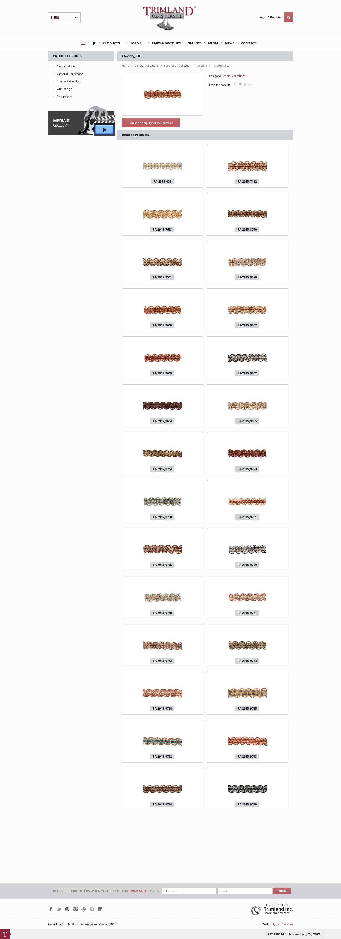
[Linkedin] (100, 909)
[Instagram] (75, 909)
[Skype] (92, 909)
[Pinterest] (67, 909)
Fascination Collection (178, 65)
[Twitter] (59, 909)
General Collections (70, 74)
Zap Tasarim (284, 924)
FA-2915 (202, 65)
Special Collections (69, 81)
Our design (64, 89)
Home (125, 65)
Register (276, 17)
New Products (66, 66)
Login (262, 17)
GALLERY (61, 123)
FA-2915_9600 (221, 65)
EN (55, 18)
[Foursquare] (83, 909)
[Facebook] (50, 909)
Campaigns (64, 96)
